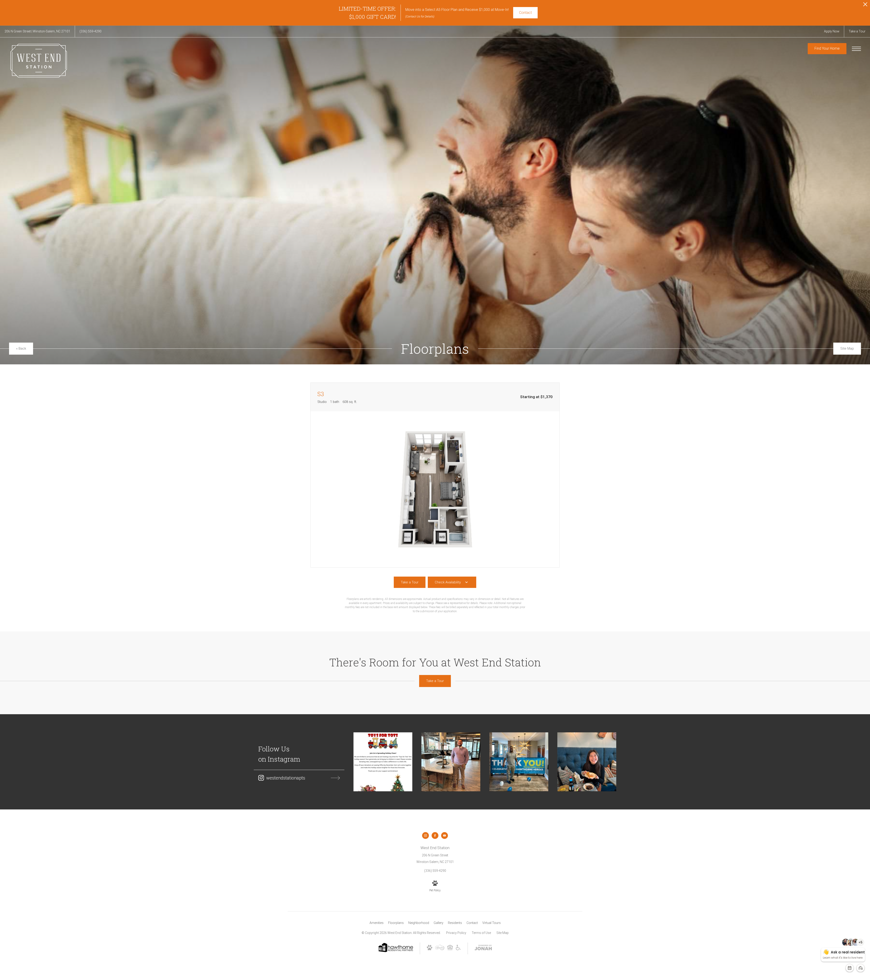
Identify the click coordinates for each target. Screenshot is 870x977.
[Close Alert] (865, 5)
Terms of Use (481, 933)
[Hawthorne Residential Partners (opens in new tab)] (395, 951)
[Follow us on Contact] (444, 835)
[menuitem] (376, 923)
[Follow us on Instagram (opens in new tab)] (425, 835)
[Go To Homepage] (38, 60)
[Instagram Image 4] (586, 761)
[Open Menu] (856, 49)
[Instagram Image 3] (518, 761)
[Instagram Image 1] (382, 761)
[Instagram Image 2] (450, 761)
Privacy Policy (456, 933)
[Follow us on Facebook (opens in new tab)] (435, 835)
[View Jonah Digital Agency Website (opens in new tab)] (483, 948)
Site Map (502, 933)
